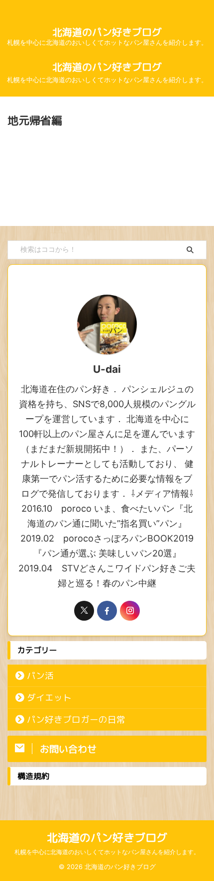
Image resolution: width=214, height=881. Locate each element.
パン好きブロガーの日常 (76, 719)
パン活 (40, 675)
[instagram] (130, 611)
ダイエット (49, 697)
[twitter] (84, 611)
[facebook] (107, 611)
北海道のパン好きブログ (107, 32)
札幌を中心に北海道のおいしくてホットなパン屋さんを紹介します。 (107, 852)
